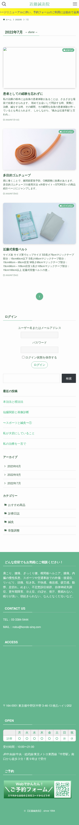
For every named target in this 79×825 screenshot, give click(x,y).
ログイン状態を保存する (41, 357)
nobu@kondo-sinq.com (26, 627)
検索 (69, 378)
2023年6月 (14, 466)
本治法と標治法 (13, 401)
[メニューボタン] (75, 4)
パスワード (39, 342)
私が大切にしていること (19, 433)
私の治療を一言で (14, 443)
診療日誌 (14, 513)
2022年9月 (14, 475)
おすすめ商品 (16, 505)
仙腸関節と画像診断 (16, 412)
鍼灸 (11, 522)
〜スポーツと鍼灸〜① (17, 423)
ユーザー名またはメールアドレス (39, 328)
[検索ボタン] (4, 4)
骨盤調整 (14, 530)
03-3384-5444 (19, 619)
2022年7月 (14, 483)
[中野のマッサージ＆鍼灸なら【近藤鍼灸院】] (39, 4)
